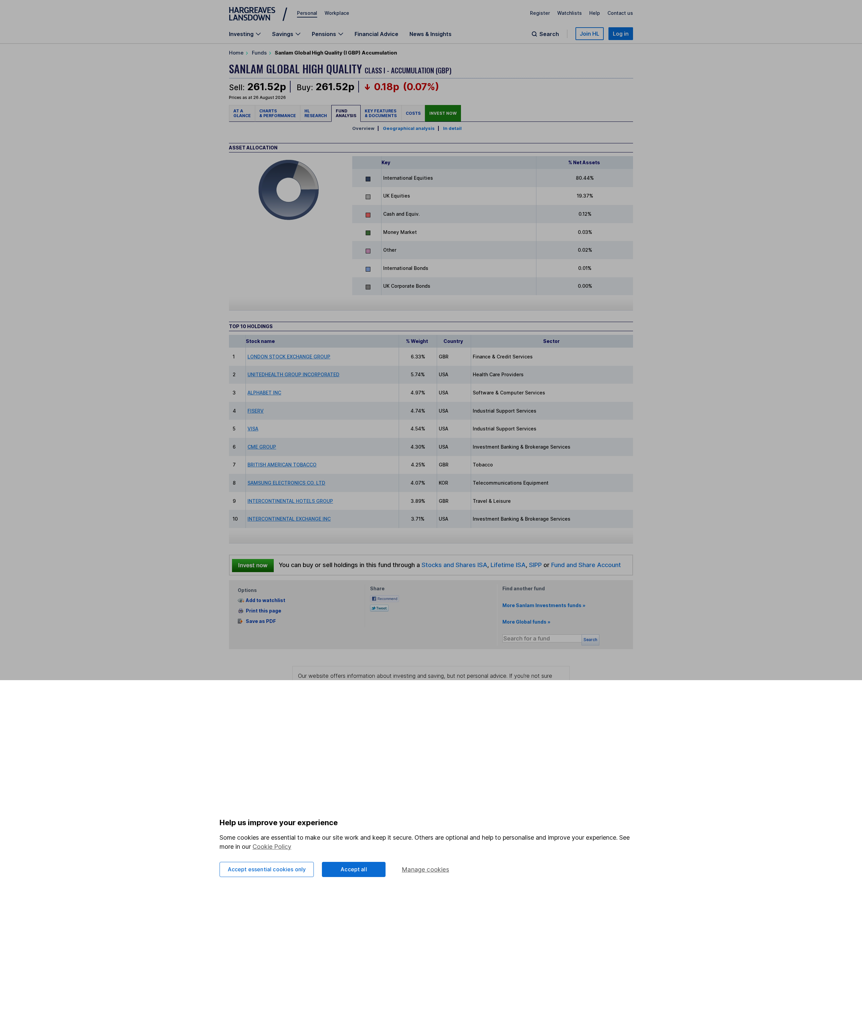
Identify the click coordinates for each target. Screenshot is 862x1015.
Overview (363, 128)
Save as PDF (261, 621)
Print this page (263, 611)
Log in (621, 33)
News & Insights (430, 34)
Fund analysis (346, 113)
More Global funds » (526, 622)
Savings (282, 34)
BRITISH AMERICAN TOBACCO (282, 464)
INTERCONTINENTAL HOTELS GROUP (290, 501)
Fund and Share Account (586, 564)
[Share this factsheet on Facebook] (384, 598)
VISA (252, 428)
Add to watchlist (265, 600)
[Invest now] (253, 565)
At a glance (242, 113)
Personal (307, 13)
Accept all (353, 869)
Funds (259, 52)
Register (540, 13)
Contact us (620, 13)
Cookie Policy (272, 846)
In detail (452, 128)
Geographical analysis (409, 128)
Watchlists (569, 13)
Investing (241, 34)
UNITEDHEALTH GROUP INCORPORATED (293, 374)
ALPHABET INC (264, 392)
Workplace (337, 13)
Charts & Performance (277, 113)
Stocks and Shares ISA (454, 564)
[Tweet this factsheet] (379, 607)
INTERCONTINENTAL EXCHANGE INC (289, 519)
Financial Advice (376, 34)
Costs (413, 113)
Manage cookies (425, 869)
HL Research (315, 113)
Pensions (324, 34)
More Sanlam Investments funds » (544, 605)
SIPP (535, 564)
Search (549, 34)
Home (236, 52)
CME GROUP (261, 447)
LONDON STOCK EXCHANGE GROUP (288, 356)
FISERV (255, 411)
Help (594, 13)
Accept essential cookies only (267, 869)
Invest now (443, 113)
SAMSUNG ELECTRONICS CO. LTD (286, 483)
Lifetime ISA (507, 564)
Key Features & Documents (381, 113)
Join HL (589, 33)
